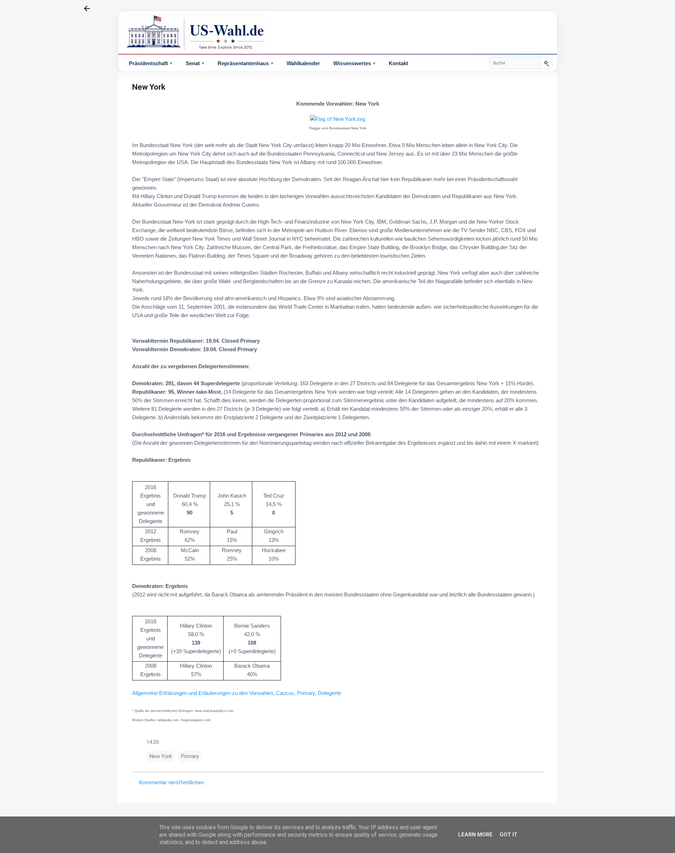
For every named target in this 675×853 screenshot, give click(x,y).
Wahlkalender (303, 63)
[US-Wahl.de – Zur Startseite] (338, 32)
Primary (190, 756)
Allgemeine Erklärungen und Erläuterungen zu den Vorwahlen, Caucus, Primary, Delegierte (236, 693)
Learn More (475, 834)
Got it (508, 834)
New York (161, 756)
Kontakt (398, 63)
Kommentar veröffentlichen (171, 782)
